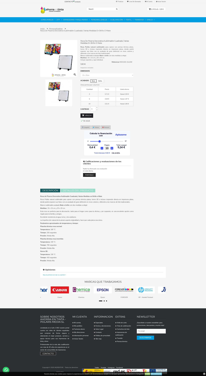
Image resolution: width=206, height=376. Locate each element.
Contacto (48, 353)
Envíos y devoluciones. (103, 326)
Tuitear (97, 127)
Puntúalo (89, 175)
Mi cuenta (77, 322)
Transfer (120, 338)
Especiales (99, 322)
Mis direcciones (79, 332)
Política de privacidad (102, 335)
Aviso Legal (99, 329)
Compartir (86, 127)
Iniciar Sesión (78, 339)
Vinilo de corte (122, 322)
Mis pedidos (78, 326)
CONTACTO (69, 1)
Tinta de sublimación (124, 326)
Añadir (88, 116)
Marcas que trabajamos (103, 282)
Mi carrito (149, 1)
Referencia (115, 62)
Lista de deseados (135, 1)
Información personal (81, 335)
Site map (98, 339)
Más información (156, 374)
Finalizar (120, 1)
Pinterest (106, 127)
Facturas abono (79, 329)
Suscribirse (145, 338)
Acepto (147, 374)
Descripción (50, 190)
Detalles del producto (78, 190)
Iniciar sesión (161, 1)
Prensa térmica (122, 341)
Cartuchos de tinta (123, 329)
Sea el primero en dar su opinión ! (54, 275)
